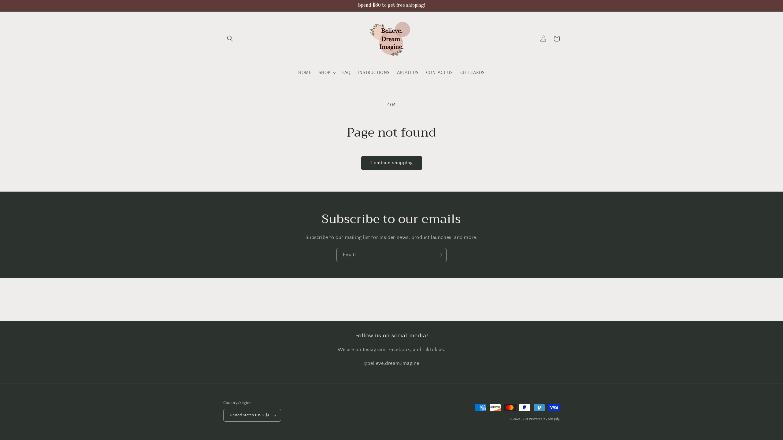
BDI (525, 419)
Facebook (399, 349)
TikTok (430, 349)
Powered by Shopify (544, 419)
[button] (230, 38)
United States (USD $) (249, 415)
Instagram (374, 349)
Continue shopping (391, 162)
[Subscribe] (439, 255)
